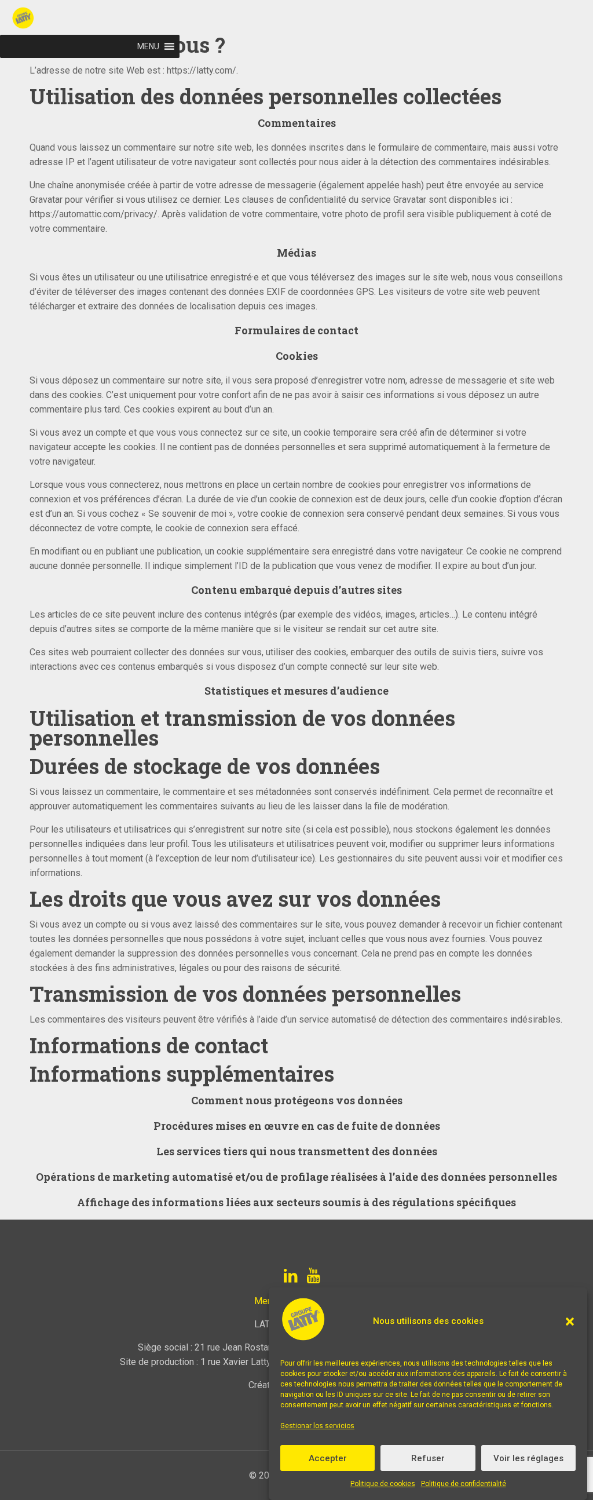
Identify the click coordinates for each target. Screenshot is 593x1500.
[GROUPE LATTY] (101, 17)
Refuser (428, 1458)
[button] (570, 1321)
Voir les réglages (528, 1458)
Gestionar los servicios (317, 1426)
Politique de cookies (382, 1484)
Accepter (328, 1458)
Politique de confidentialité (463, 1484)
